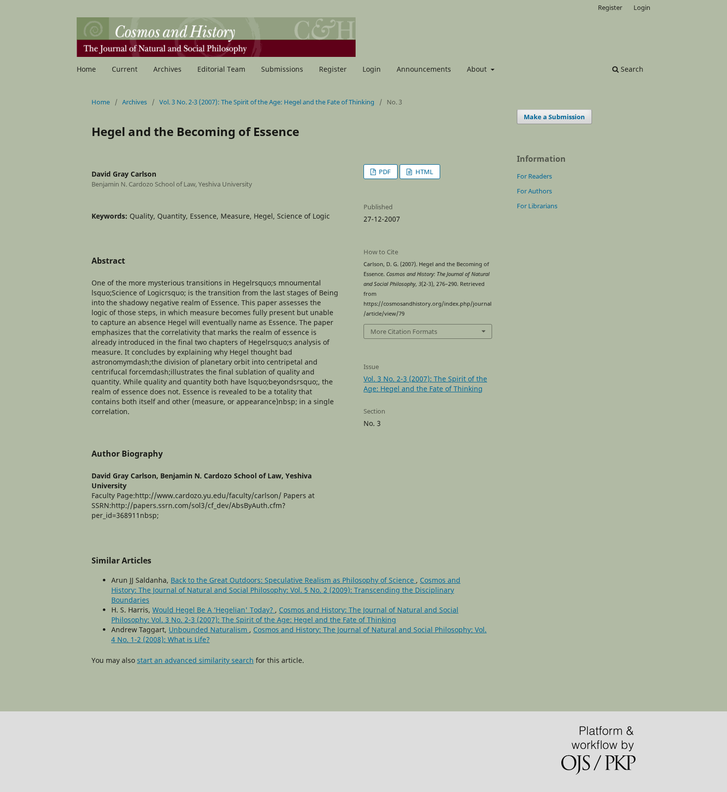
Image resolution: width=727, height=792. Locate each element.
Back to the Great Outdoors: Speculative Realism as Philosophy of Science (293, 580)
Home (86, 69)
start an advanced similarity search (195, 660)
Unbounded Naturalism (209, 629)
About (478, 69)
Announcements (424, 69)
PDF (384, 171)
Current (124, 69)
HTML (423, 171)
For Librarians (537, 205)
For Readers (534, 176)
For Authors (534, 190)
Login (372, 69)
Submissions (282, 69)
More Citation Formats (403, 331)
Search (631, 69)
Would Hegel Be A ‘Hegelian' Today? (213, 609)
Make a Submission (554, 116)
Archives (167, 69)
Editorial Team (221, 69)
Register (333, 69)
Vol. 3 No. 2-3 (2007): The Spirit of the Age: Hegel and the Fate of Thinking (266, 101)
